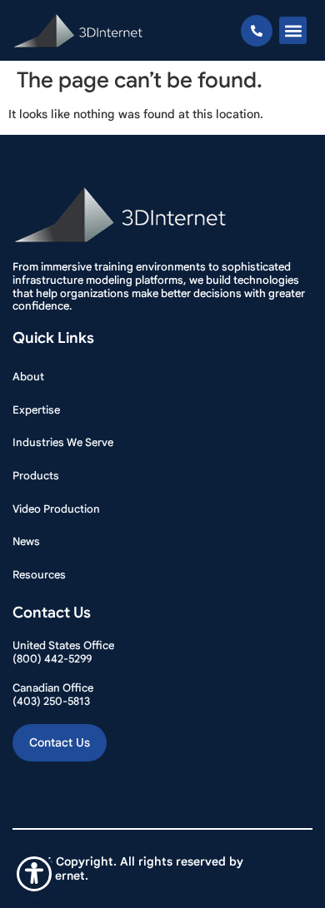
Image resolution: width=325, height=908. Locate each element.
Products (35, 476)
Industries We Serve (62, 442)
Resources (39, 575)
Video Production (56, 509)
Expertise (36, 410)
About (28, 377)
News (26, 541)
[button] (293, 30)
